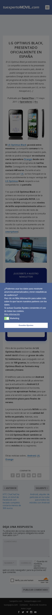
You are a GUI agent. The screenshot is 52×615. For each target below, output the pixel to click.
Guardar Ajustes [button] (26, 325)
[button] (6, 318)
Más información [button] (12, 314)
